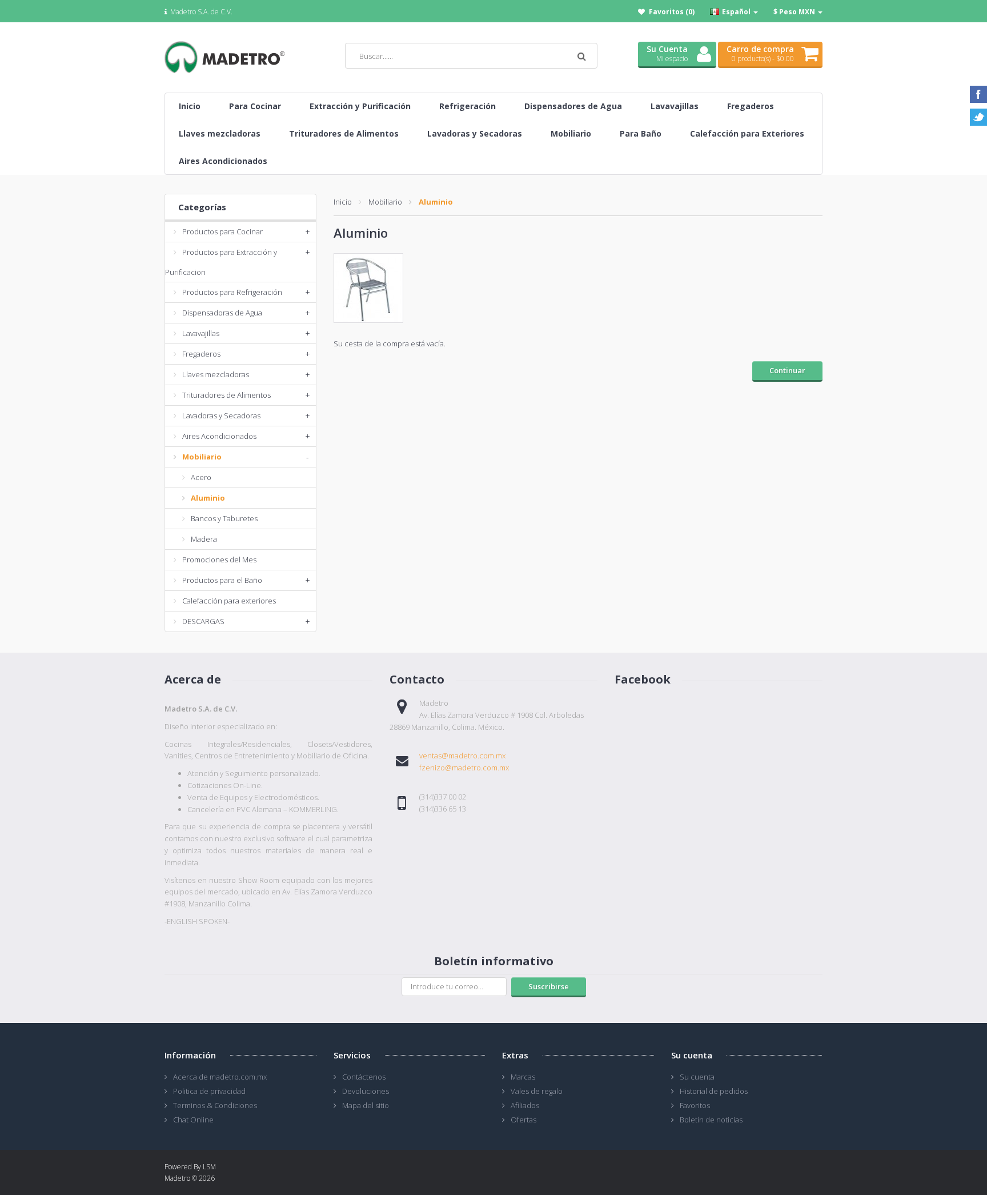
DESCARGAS (203, 621)
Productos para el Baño (222, 580)
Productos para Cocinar (222, 231)
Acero (201, 477)
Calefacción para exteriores (229, 600)
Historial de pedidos (714, 1091)
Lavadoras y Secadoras (221, 415)
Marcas (523, 1077)
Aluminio (208, 498)
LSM (209, 1167)
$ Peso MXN (795, 12)
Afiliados (525, 1105)
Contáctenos (364, 1077)
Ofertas (523, 1119)
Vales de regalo (537, 1091)
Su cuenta (697, 1077)
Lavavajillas (200, 333)
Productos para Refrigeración (232, 292)
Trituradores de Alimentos (226, 395)
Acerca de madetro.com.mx (220, 1077)
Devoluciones (365, 1091)
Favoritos (695, 1105)
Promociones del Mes (219, 559)
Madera (204, 539)
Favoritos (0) (672, 12)
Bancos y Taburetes (224, 518)
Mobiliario (202, 456)
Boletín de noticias (711, 1119)
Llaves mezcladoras (215, 374)
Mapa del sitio (365, 1105)
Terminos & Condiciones (215, 1105)
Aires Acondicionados (219, 436)
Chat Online (193, 1119)
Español (736, 12)
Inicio (343, 202)
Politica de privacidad (209, 1091)
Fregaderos (201, 354)
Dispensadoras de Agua (222, 312)
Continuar (787, 370)
